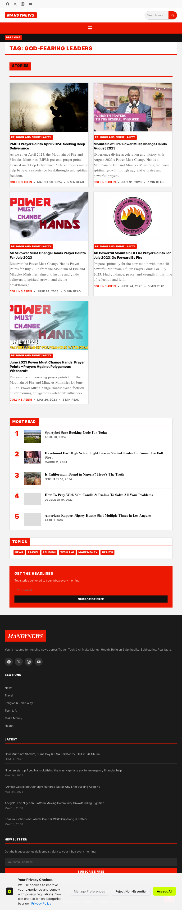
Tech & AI (67, 552)
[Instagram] (23, 4)
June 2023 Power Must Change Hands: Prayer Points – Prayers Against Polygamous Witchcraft (47, 366)
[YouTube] (30, 4)
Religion (49, 552)
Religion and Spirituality (31, 137)
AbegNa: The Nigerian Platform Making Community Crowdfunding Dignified (54, 803)
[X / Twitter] (15, 4)
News (19, 552)
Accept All (164, 891)
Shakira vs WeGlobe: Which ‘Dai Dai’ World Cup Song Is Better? (46, 819)
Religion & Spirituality (19, 703)
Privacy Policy (41, 903)
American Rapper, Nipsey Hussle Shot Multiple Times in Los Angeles (98, 515)
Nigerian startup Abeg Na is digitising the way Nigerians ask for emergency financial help (63, 770)
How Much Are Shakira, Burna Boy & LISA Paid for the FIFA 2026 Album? (52, 754)
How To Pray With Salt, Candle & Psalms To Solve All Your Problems (99, 494)
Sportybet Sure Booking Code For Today (76, 432)
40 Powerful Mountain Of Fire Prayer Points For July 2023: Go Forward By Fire (132, 255)
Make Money (87, 552)
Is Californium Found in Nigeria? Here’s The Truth (84, 474)
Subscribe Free (91, 599)
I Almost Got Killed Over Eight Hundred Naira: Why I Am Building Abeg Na (52, 786)
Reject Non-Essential (130, 891)
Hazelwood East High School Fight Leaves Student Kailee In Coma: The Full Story (104, 455)
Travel (33, 552)
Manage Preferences (89, 891)
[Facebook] (7, 4)
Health (107, 552)
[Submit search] (172, 15)
